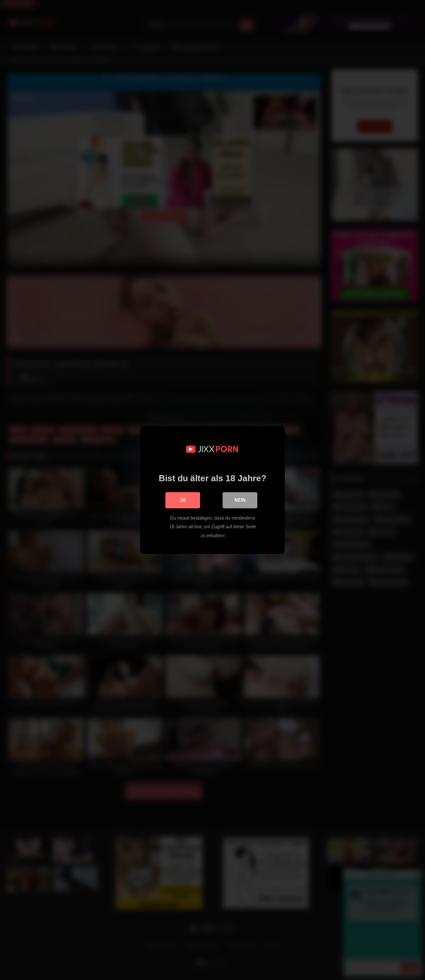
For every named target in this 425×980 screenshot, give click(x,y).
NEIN (240, 500)
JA (183, 500)
